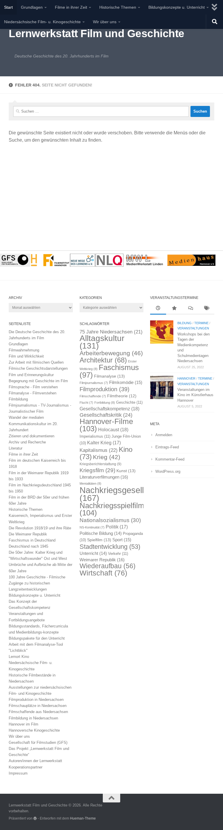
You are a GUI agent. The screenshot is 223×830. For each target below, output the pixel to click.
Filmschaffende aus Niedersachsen (38, 712)
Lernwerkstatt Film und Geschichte (96, 33)
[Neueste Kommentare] (190, 309)
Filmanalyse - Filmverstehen (32, 393)
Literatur (15, 448)
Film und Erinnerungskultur (31, 375)
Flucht (86, 402)
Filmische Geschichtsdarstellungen (38, 368)
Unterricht (93, 553)
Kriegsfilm (97, 470)
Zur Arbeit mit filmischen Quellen (36, 362)
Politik (117, 526)
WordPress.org (167, 471)
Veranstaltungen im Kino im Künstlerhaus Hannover (195, 395)
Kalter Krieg (104, 442)
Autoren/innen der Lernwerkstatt (35, 761)
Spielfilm (99, 539)
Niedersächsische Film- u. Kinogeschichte (42, 21)
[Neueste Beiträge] (158, 309)
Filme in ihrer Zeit (71, 7)
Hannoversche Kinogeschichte (34, 730)
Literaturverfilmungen (104, 476)
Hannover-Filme (106, 425)
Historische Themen (117, 7)
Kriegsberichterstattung (100, 464)
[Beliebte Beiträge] (174, 309)
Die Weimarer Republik (28, 534)
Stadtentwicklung (110, 546)
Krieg (106, 457)
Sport (121, 539)
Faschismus (109, 371)
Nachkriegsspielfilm (112, 509)
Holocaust (113, 429)
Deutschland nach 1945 (28, 546)
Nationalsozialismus (110, 520)
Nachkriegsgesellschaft (123, 494)
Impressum (18, 773)
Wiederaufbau (108, 566)
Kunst (126, 470)
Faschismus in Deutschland (32, 540)
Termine (201, 323)
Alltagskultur (102, 342)
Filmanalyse (109, 376)
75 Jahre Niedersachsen (111, 332)
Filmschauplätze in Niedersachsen (37, 705)
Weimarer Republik (102, 559)
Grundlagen (32, 7)
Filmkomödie (125, 382)
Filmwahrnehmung (24, 350)
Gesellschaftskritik (106, 415)
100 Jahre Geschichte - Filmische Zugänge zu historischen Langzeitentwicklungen (37, 583)
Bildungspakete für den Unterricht (37, 638)
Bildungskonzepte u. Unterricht (176, 7)
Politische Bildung (101, 533)
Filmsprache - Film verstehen (33, 387)
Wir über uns (104, 21)
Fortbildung (104, 402)
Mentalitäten (90, 483)
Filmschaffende (93, 396)
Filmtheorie (121, 396)
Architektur (103, 360)
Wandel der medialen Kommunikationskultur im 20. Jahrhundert (33, 423)
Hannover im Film (23, 724)
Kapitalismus (99, 450)
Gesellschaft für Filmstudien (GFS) (38, 742)
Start (8, 7)
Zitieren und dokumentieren (31, 436)
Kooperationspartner (25, 767)
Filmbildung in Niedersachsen (33, 718)
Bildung (184, 323)
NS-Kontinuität (92, 527)
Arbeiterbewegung (111, 353)
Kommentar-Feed (169, 459)
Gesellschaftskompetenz (109, 408)
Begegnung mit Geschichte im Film (38, 381)
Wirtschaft (103, 573)
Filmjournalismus (94, 383)
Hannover (186, 378)
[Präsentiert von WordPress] (35, 818)
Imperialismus (95, 436)
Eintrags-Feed (167, 447)
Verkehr (118, 553)
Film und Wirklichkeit (26, 356)
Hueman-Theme (83, 818)
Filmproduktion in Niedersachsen (36, 699)
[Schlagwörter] (206, 309)
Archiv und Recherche (27, 442)
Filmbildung (18, 399)
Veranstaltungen (193, 328)
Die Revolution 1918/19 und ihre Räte (40, 528)
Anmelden (163, 435)
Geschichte (129, 402)
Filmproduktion (105, 389)
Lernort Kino (19, 656)
